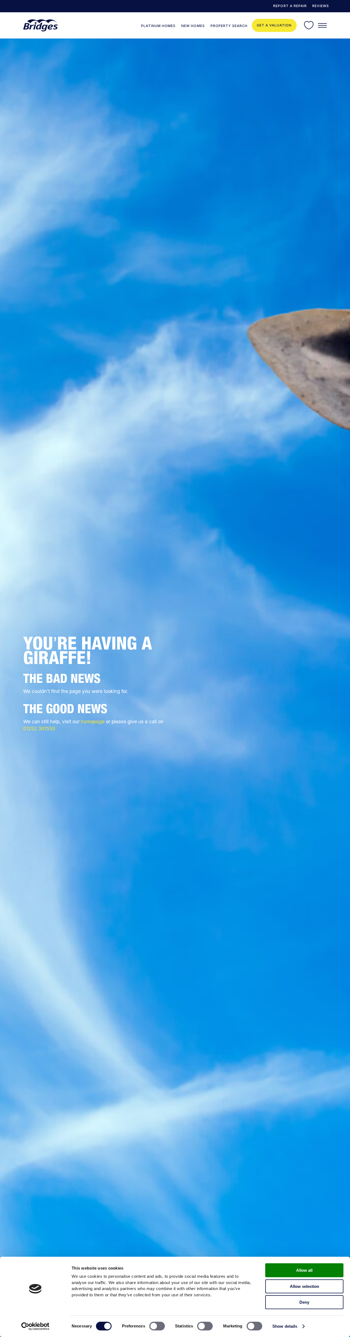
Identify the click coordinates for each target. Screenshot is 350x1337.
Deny (304, 1302)
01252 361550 (39, 728)
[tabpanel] (175, 687)
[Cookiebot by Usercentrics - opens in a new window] (35, 1326)
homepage (92, 721)
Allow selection (304, 1286)
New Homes (193, 26)
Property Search (229, 26)
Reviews (320, 6)
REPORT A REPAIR (290, 6)
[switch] (157, 1326)
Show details (284, 1326)
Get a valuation (274, 25)
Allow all (304, 1270)
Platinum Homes (158, 26)
